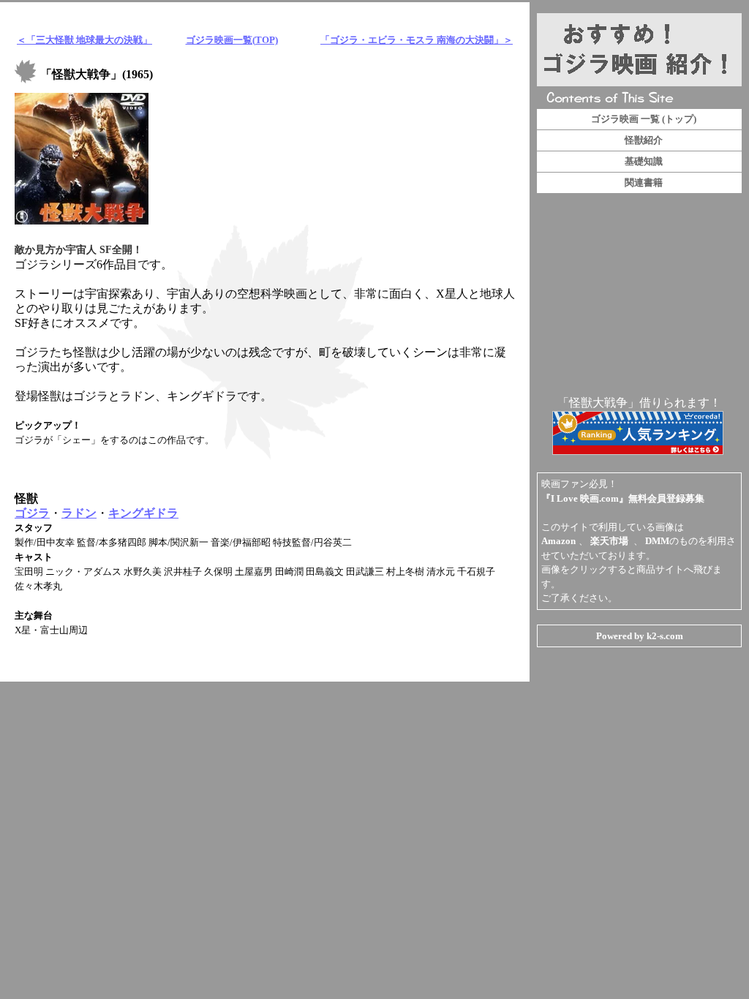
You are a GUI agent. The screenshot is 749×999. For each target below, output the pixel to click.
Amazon (558, 540)
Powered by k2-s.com (639, 635)
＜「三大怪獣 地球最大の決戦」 (84, 39)
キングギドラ (143, 513)
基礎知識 (644, 161)
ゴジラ (32, 513)
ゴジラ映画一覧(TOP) (232, 39)
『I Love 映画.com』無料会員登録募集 (622, 498)
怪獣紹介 (644, 140)
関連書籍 (644, 182)
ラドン (79, 513)
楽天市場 (609, 540)
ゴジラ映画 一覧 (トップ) (643, 118)
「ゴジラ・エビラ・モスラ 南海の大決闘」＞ (416, 39)
